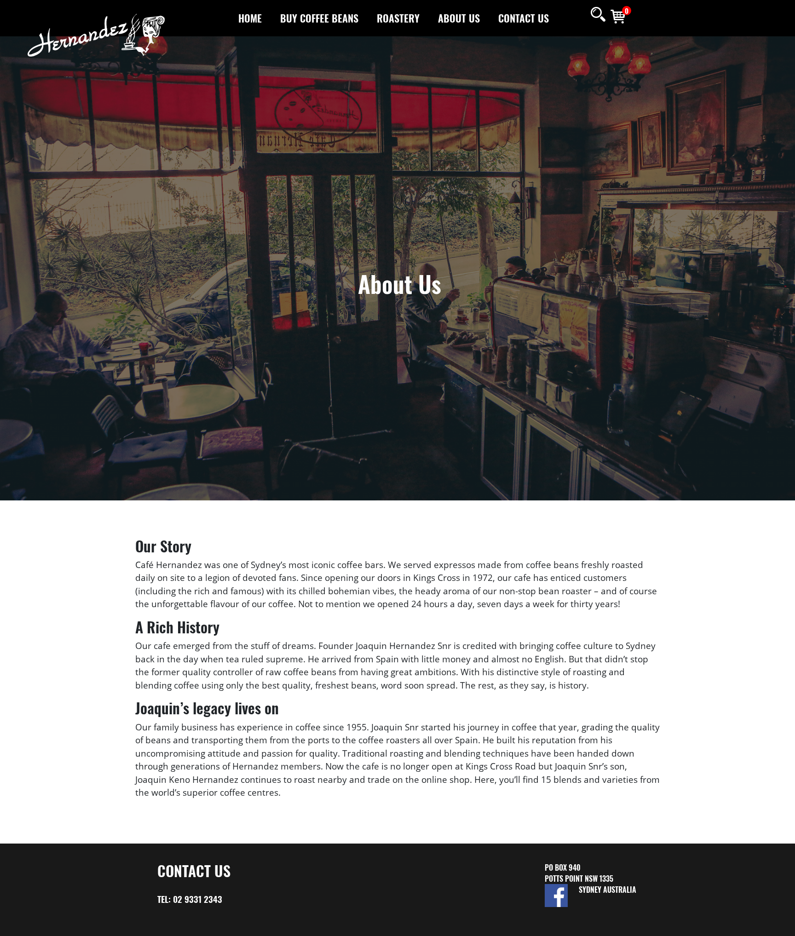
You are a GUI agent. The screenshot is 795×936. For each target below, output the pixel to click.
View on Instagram (595, 918)
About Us (459, 18)
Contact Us (523, 18)
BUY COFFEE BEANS (319, 18)
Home (250, 18)
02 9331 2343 (197, 898)
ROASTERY (398, 18)
